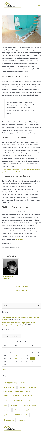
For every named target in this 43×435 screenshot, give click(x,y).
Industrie (16, 395)
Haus (28, 391)
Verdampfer (21, 420)
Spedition (28, 410)
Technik (18, 415)
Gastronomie (7, 391)
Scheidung (6, 410)
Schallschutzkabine (30, 405)
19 (16, 358)
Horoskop (6, 395)
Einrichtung (24, 383)
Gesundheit (19, 391)
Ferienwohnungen (9, 387)
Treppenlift (9, 420)
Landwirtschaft (27, 395)
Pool (29, 400)
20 (21, 358)
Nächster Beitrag (21, 290)
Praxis (5, 405)
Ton (27, 415)
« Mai (4, 370)
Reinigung (15, 405)
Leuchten (6, 400)
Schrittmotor (18, 410)
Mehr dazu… (19, 239)
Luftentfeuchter (18, 400)
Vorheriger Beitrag (21, 286)
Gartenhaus (32, 387)
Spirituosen (7, 415)
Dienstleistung (10, 383)
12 (16, 355)
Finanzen (22, 387)
